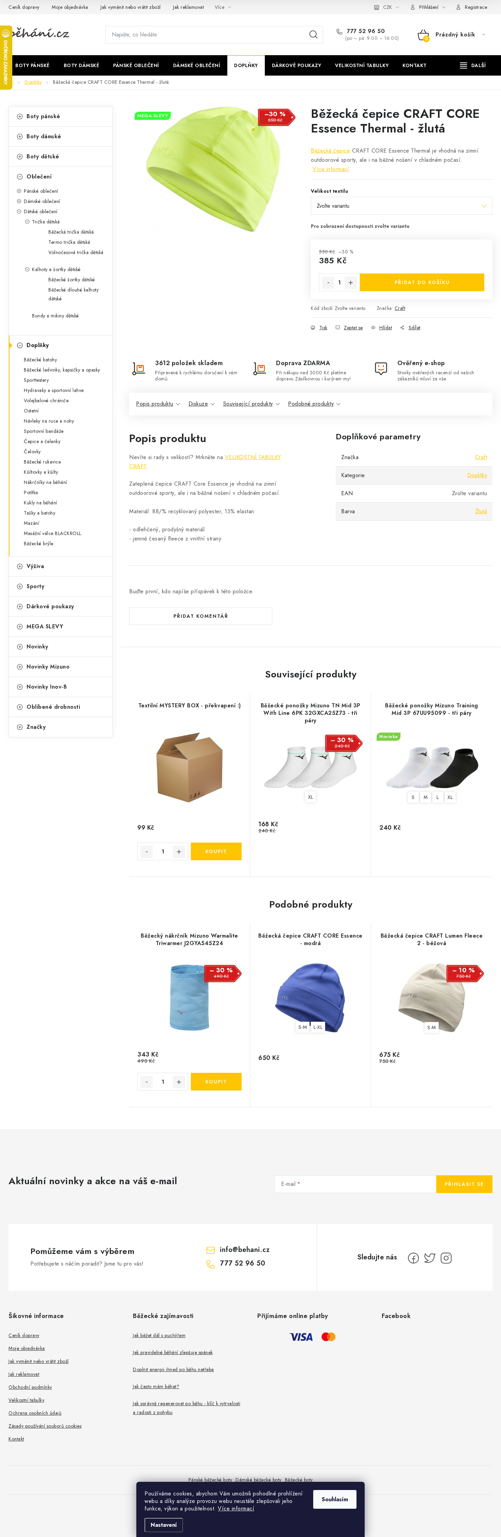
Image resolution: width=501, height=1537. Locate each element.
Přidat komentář (200, 616)
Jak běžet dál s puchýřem (159, 1335)
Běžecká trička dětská (71, 232)
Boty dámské (44, 136)
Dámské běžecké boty (259, 1479)
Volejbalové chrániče (46, 400)
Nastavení (164, 1525)
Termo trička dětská (69, 242)
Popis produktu (154, 404)
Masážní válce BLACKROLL (52, 533)
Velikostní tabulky (26, 1400)
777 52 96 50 (365, 31)
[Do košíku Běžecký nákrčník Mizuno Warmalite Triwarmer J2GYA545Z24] (216, 1082)
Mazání (31, 523)
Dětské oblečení (41, 211)
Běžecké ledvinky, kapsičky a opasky (62, 369)
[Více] (472, 65)
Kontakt (16, 1439)
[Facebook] (413, 1258)
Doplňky (38, 345)
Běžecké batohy (40, 359)
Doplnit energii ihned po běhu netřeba (173, 1369)
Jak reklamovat (188, 7)
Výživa (35, 566)
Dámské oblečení (42, 201)
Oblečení (39, 177)
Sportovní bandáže (44, 431)
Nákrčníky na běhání (45, 482)
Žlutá (481, 511)
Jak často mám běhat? (156, 1386)
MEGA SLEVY (45, 626)
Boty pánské (43, 116)
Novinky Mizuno (48, 667)
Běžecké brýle (39, 543)
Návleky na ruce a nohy (49, 421)
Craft (400, 308)
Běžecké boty (299, 1479)
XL (310, 797)
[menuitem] (33, 65)
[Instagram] (446, 1258)
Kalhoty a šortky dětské (56, 269)
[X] (429, 1258)
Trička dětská (46, 221)
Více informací (236, 1508)
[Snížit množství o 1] (328, 283)
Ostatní (31, 410)
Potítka (31, 492)
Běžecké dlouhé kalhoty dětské (73, 294)
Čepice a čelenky (42, 441)
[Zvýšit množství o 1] (351, 283)
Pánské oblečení (41, 191)
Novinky (37, 646)
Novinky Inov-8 (47, 687)
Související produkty (248, 404)
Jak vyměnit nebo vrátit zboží (131, 7)
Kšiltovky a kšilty (41, 472)
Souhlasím (335, 1499)
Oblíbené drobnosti (53, 707)
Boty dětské (43, 156)
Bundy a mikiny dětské (55, 315)
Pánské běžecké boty (210, 1479)
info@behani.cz (245, 1250)
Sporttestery (36, 380)
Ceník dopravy (24, 7)
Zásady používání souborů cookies (45, 1426)
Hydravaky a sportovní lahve (54, 390)
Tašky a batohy (39, 512)
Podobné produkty (311, 404)
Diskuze (198, 404)
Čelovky (32, 451)
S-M (303, 1027)
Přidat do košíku (422, 282)
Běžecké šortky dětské (71, 279)
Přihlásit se (464, 1184)
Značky (36, 727)
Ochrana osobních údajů (35, 1413)
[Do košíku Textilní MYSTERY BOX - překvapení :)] (216, 851)
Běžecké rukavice (42, 461)
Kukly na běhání (40, 502)
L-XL (318, 1027)
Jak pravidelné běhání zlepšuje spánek (173, 1352)
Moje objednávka (70, 7)
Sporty (35, 586)
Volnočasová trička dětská (76, 252)
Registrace (476, 7)
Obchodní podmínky (30, 1387)
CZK (387, 7)
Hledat (313, 35)
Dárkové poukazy (50, 606)
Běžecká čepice (330, 151)
